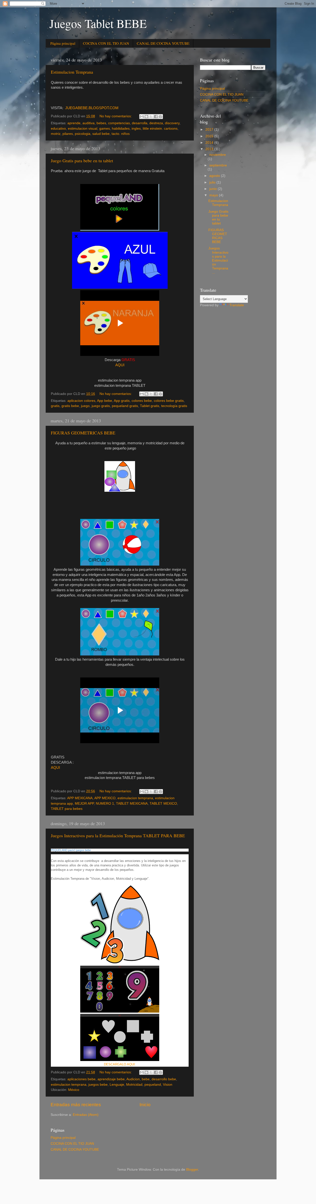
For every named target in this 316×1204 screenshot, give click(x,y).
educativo (58, 128)
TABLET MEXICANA (132, 803)
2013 (209, 149)
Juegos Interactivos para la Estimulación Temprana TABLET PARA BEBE (118, 835)
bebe (146, 1079)
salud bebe (101, 134)
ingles (136, 128)
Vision (167, 1084)
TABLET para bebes (66, 809)
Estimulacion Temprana (72, 72)
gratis (55, 406)
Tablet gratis (149, 406)
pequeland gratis (125, 406)
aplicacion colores (81, 401)
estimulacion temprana (135, 798)
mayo (214, 195)
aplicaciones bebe (81, 1079)
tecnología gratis (174, 406)
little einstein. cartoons (160, 128)
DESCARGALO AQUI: (120, 1064)
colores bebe (142, 401)
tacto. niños (121, 134)
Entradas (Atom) (86, 1115)
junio (213, 189)
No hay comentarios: (116, 116)
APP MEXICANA (80, 798)
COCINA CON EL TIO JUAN (106, 43)
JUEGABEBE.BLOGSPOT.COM (91, 108)
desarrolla (139, 123)
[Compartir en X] (151, 116)
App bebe (104, 401)
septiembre (218, 165)
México (73, 1090)
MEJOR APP (84, 803)
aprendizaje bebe (111, 1079)
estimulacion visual (82, 128)
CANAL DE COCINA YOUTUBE (163, 43)
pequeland (152, 1084)
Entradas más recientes (76, 1104)
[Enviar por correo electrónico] (141, 116)
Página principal (62, 43)
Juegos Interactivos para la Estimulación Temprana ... (218, 260)
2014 (209, 142)
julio (213, 182)
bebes (101, 123)
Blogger (192, 1169)
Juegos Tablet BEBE (98, 23)
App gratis (122, 401)
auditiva (88, 123)
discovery (172, 123)
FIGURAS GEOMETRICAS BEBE (83, 433)
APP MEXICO (105, 798)
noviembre (217, 155)
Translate (236, 305)
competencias (119, 123)
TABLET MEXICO (163, 803)
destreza (156, 123)
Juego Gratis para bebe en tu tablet (82, 160)
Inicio (145, 1104)
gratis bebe (70, 406)
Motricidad (134, 1084)
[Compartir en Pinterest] (160, 116)
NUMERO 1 (105, 803)
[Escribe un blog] (146, 116)
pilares (67, 134)
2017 (209, 129)
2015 (209, 136)
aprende (73, 123)
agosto (215, 176)
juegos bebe (98, 1084)
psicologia (82, 134)
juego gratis (101, 406)
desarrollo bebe (164, 1079)
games (104, 128)
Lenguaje (117, 1084)
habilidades (121, 128)
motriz (55, 134)
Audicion (133, 1079)
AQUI (119, 365)
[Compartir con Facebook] (155, 116)
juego (85, 406)
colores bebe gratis (169, 401)
